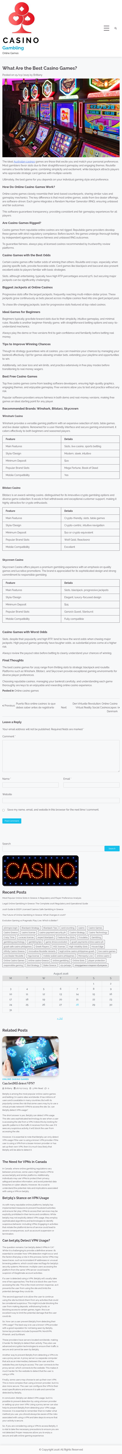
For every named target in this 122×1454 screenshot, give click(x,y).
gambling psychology (14, 942)
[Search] (115, 28)
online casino (103, 956)
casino (81, 928)
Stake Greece (49, 965)
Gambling (13, 48)
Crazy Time (9, 937)
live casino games (106, 951)
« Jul (60, 1018)
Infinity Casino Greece (14, 951)
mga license (33, 956)
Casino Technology (98, 932)
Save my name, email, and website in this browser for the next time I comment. (53, 809)
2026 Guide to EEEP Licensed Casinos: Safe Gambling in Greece (32, 909)
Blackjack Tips (50, 928)
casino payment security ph (52, 932)
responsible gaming (13, 965)
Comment (9, 736)
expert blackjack (46, 937)
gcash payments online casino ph (87, 942)
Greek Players (42, 946)
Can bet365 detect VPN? (18, 1083)
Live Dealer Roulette (14, 956)
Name (6, 778)
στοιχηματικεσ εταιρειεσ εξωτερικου (91, 965)
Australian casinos (24, 161)
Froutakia (83, 937)
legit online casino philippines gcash (76, 951)
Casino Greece (11, 932)
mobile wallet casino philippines (58, 956)
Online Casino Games (14, 960)
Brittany (37, 74)
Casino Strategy (77, 932)
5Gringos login (11, 928)
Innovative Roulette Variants (42, 951)
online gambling (61, 960)
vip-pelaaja (65, 965)
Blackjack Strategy (30, 928)
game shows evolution (57, 942)
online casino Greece (38, 960)
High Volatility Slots (78, 946)
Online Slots (78, 960)
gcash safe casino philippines (18, 946)
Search (6, 843)
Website (7, 794)
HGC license (59, 946)
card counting (67, 928)
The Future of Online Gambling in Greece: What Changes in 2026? (34, 915)
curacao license (26, 937)
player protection (96, 960)
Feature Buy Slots (66, 937)
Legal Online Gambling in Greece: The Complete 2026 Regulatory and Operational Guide (45, 903)
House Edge (97, 946)
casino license (28, 932)
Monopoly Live (85, 956)
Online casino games (26, 690)
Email (67, 778)
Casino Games (95, 928)
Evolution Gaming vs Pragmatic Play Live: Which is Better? (30, 920)
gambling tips (35, 942)
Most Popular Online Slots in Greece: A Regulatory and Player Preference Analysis (41, 898)
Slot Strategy (33, 965)
